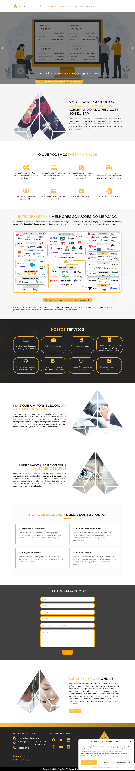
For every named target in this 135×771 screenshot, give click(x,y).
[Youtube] (61, 746)
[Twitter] (61, 739)
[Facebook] (53, 739)
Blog (82, 6)
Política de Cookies (21, 760)
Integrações (62, 6)
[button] (131, 742)
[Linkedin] (68, 739)
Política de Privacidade (22, 756)
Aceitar (89, 762)
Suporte (75, 6)
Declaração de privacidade (112, 767)
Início (41, 6)
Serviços (49, 6)
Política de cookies (97, 767)
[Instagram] (53, 746)
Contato (90, 6)
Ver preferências (123, 762)
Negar (106, 762)
